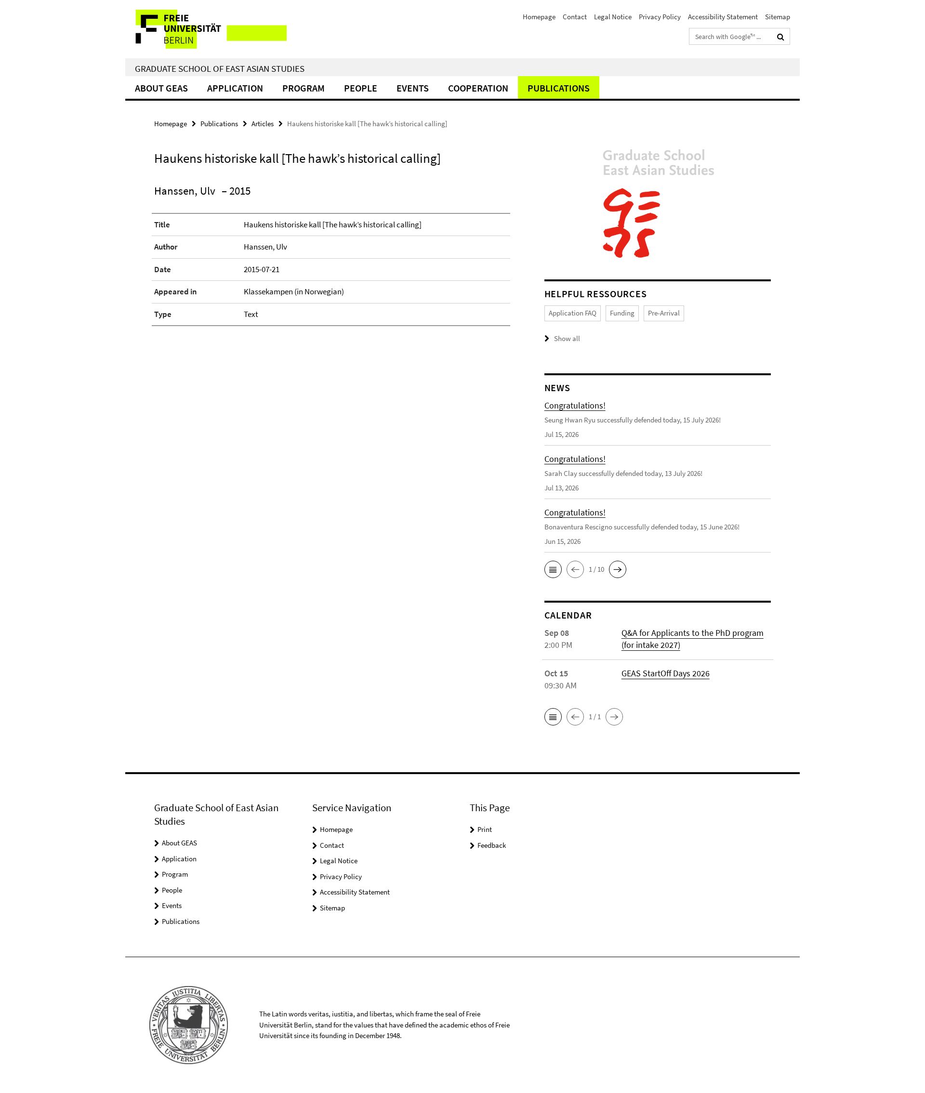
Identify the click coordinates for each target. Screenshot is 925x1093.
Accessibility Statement (723, 16)
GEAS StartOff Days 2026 (665, 673)
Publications (559, 88)
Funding (622, 312)
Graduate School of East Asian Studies (219, 68)
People (360, 88)
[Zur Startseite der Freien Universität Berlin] (206, 29)
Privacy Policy (660, 16)
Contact (575, 16)
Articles (262, 123)
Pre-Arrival (664, 312)
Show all (567, 338)
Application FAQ (572, 312)
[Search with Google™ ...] (781, 36)
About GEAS (161, 88)
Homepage (539, 16)
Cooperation (478, 88)
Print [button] (484, 829)
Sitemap (777, 16)
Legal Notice (613, 16)
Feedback (491, 845)
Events (412, 88)
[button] (553, 569)
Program (303, 88)
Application (235, 88)
